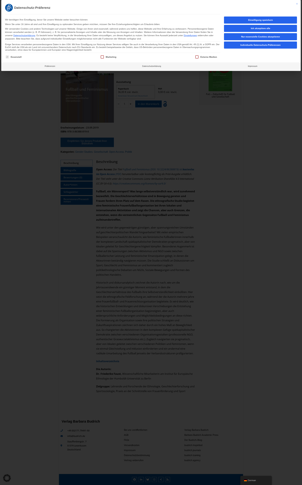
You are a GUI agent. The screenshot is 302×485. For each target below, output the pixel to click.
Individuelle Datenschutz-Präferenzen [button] (260, 45)
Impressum (252, 66)
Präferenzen (50, 66)
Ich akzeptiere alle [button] (260, 28)
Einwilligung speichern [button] (260, 20)
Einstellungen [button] (190, 35)
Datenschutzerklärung (24, 35)
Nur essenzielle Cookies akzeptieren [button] (260, 36)
